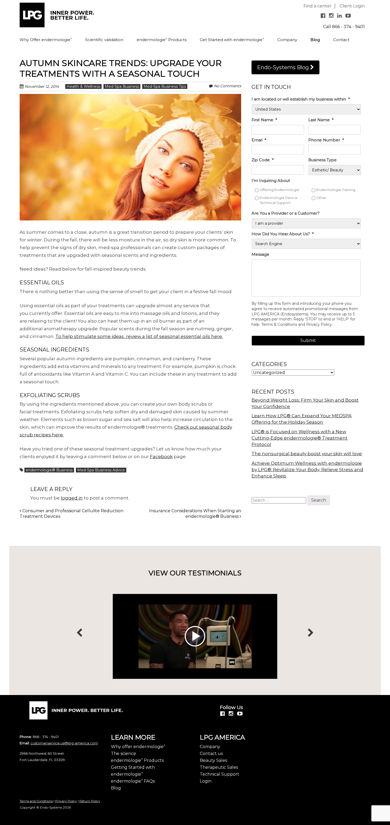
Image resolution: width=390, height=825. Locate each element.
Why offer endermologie (138, 746)
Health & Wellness (83, 86)
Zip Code (263, 160)
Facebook (161, 456)
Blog (315, 39)
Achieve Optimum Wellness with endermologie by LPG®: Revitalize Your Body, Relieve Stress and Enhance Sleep (307, 470)
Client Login (352, 5)
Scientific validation (104, 39)
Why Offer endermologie (46, 39)
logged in (72, 498)
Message (260, 254)
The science (123, 753)
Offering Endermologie (279, 190)
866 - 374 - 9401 (348, 26)
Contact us (211, 753)
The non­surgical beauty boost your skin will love (307, 453)
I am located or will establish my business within (301, 99)
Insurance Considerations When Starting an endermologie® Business (195, 513)
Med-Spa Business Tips (165, 86)
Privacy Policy (66, 801)
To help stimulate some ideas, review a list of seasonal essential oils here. (139, 336)
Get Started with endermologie (232, 39)
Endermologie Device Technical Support (278, 200)
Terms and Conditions (36, 801)
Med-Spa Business (122, 86)
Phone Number (326, 140)
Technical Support (219, 774)
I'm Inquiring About (271, 180)
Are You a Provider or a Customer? (286, 213)
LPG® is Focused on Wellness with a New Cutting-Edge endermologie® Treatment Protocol (300, 438)
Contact (341, 39)
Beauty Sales (213, 760)
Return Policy (89, 801)
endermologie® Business (49, 470)
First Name (264, 120)
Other (321, 198)
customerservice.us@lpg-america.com (64, 743)
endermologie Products (162, 39)
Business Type (322, 160)
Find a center (318, 5)
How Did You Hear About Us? (283, 234)
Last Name (320, 120)
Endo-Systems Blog (283, 67)
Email (259, 140)
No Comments (227, 86)
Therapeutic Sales (219, 767)
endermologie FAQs (133, 781)
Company (287, 39)
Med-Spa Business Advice (101, 470)
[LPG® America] (57, 17)
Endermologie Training (335, 190)
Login (205, 781)
